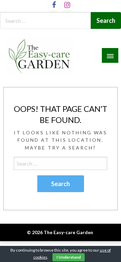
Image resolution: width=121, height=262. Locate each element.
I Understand (68, 257)
